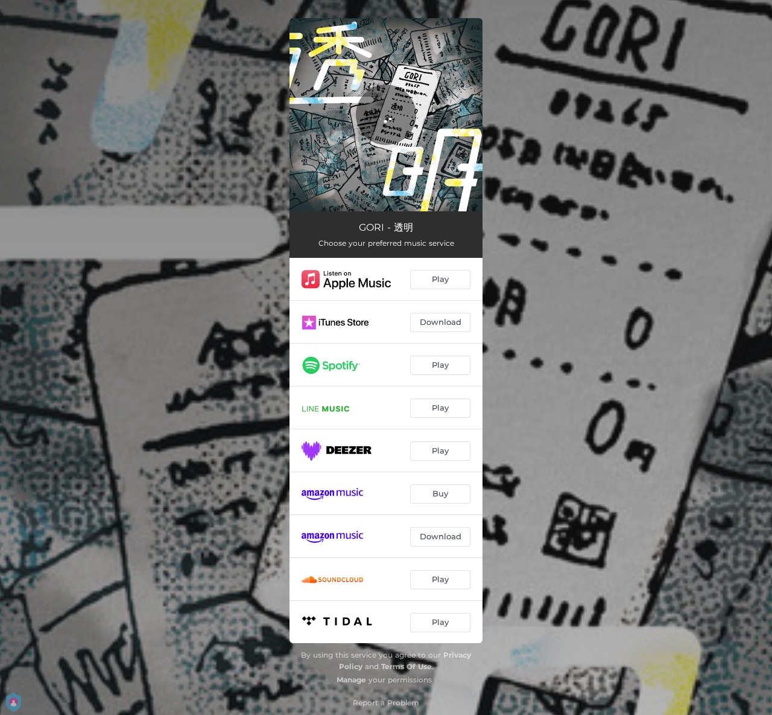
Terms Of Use (406, 666)
